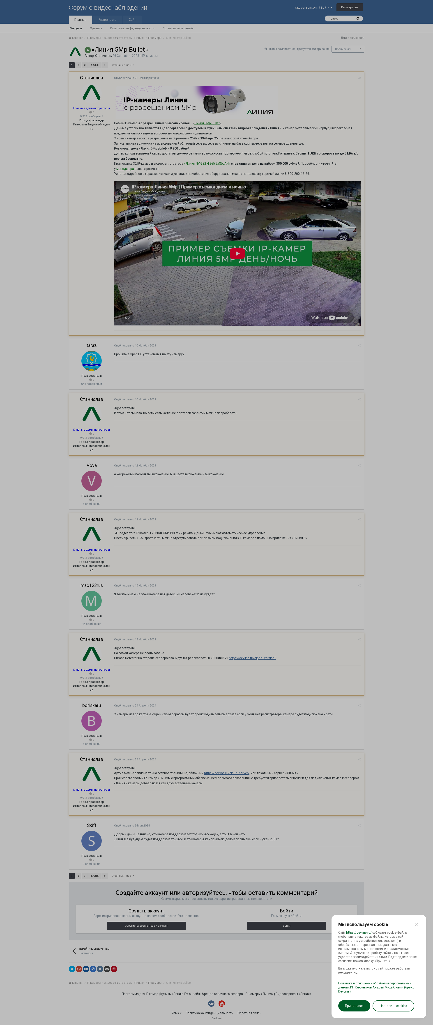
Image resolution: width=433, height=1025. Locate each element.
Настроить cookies (393, 1006)
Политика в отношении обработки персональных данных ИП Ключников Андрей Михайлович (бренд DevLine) (376, 987)
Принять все (354, 1006)
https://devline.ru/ (359, 932)
